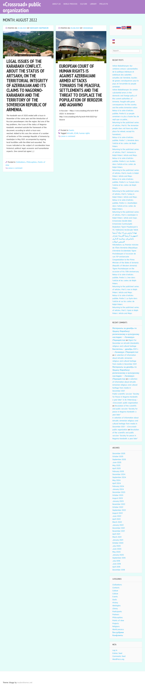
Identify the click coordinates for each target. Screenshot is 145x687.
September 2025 (119, 459)
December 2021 (118, 528)
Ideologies (116, 605)
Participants (117, 611)
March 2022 (117, 522)
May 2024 (116, 480)
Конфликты (117, 635)
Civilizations (20, 162)
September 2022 (119, 510)
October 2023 (117, 495)
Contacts (116, 587)
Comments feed (118, 656)
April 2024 (116, 483)
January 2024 (118, 489)
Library (93, 4)
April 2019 (116, 567)
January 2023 (118, 501)
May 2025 (116, 465)
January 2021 (117, 540)
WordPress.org (118, 659)
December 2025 (118, 453)
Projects (103, 4)
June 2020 (116, 549)
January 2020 (118, 555)
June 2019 (116, 564)
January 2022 (118, 525)
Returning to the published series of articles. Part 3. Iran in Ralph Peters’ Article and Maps (125, 289)
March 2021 (116, 537)
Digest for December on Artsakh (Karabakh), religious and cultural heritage (125, 343)
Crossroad (88, 28)
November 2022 (118, 504)
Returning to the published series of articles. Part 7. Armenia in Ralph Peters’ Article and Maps (125, 152)
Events (71, 130)
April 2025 (116, 468)
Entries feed (117, 653)
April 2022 (116, 519)
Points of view (118, 620)
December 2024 (118, 474)
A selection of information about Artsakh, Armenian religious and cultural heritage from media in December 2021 (124, 385)
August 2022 (117, 513)
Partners (115, 614)
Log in (114, 650)
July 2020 (116, 546)
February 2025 (118, 471)
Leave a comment (15, 168)
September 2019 (118, 558)
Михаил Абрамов (39, 28)
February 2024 (118, 486)
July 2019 (116, 561)
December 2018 (118, 570)
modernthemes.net (24, 682)
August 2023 (117, 498)
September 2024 (119, 477)
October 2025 (117, 456)
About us (56, 4)
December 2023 (118, 492)
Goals (114, 599)
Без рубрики (118, 632)
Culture (83, 4)
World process (70, 4)
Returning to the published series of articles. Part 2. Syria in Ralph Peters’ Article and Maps (125, 310)
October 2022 (117, 507)
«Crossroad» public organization (22, 7)
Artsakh (70, 133)
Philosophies (31, 162)
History (115, 602)
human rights (84, 133)
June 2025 (116, 462)
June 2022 (116, 516)
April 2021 (116, 534)
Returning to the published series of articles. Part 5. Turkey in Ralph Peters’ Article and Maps (125, 194)
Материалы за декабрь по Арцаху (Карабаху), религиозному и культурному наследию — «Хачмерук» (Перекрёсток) (125, 334)
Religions (116, 626)
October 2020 (117, 543)
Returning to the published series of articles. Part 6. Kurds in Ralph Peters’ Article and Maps (125, 173)
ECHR (76, 133)
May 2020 (116, 552)
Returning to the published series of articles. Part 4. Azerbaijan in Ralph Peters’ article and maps (125, 215)
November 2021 (118, 531)
